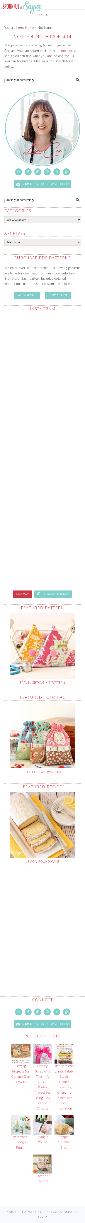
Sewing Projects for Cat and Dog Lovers (20, 1074)
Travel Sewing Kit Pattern (42, 682)
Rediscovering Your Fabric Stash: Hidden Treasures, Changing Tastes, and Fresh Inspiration (64, 1087)
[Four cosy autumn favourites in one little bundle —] (42, 383)
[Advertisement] (42, 919)
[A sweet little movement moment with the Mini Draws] (42, 338)
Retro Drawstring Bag (42, 772)
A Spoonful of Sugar (21, 17)
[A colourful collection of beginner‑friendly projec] (42, 428)
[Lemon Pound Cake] (42, 825)
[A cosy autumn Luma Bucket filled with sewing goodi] (42, 518)
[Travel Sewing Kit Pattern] (42, 646)
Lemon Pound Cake (42, 861)
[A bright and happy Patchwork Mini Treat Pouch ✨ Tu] (42, 473)
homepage (65, 50)
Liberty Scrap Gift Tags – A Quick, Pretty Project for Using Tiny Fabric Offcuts (43, 1087)
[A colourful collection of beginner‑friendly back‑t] (42, 563)
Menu (42, 15)
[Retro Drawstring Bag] (42, 735)
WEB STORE (27, 295)
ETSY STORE (58, 295)
